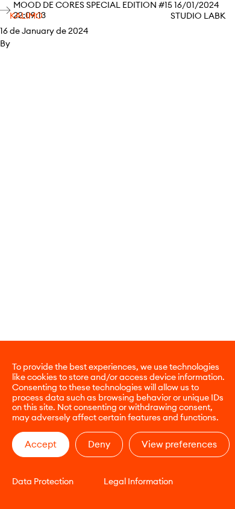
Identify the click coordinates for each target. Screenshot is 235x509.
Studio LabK (198, 15)
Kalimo (26, 15)
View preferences (179, 444)
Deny (99, 444)
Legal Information (138, 481)
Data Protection (43, 481)
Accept (41, 444)
